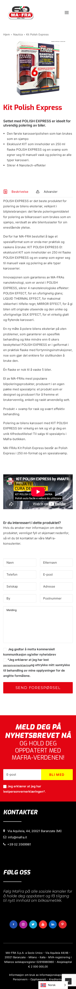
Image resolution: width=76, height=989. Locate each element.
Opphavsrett (38, 979)
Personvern (20, 979)
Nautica (18, 34)
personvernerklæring (17, 665)
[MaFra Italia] (20, 12)
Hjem (6, 34)
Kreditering (56, 979)
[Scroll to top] (68, 981)
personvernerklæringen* (27, 791)
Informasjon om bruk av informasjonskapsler (37, 974)
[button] (66, 12)
